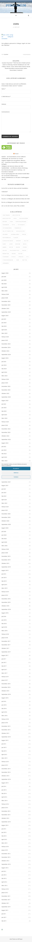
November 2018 (6, 602)
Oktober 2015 (5, 733)
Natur (11, 247)
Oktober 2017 (5, 648)
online (18, 247)
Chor (11, 221)
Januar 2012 (5, 892)
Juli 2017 (4, 659)
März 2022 (4, 460)
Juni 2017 (4, 662)
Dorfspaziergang (21, 221)
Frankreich (18, 228)
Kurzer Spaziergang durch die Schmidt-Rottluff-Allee (15, 173)
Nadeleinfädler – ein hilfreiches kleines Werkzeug (14, 168)
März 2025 (4, 333)
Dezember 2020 (6, 514)
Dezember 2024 (6, 344)
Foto (13, 224)
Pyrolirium (16, 5)
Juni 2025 (4, 322)
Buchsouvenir (24, 218)
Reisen (14, 253)
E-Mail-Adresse (6, 96)
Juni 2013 (4, 832)
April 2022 (4, 457)
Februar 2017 (5, 676)
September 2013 (6, 821)
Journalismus (15, 234)
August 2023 (5, 400)
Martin (3, 202)
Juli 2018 (4, 616)
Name (4, 89)
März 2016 (4, 715)
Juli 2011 (4, 914)
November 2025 (6, 305)
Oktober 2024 (5, 351)
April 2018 (4, 627)
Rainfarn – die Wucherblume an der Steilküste (14, 156)
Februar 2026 (5, 294)
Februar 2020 (5, 549)
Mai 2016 (4, 708)
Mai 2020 (4, 538)
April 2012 (4, 882)
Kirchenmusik (7, 237)
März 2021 (4, 503)
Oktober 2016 (5, 691)
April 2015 (4, 754)
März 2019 (4, 588)
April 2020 (4, 542)
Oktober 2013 (5, 818)
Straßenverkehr (8, 260)
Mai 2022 (4, 453)
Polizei (5, 250)
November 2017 (6, 644)
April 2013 (4, 839)
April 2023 (4, 414)
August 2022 (5, 443)
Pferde (25, 247)
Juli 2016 (4, 701)
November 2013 (6, 814)
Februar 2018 (5, 634)
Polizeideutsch (14, 250)
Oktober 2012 (5, 860)
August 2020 (5, 528)
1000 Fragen (6, 215)
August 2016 (5, 698)
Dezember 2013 (6, 811)
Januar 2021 (5, 510)
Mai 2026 (4, 283)
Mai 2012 (4, 878)
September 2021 (6, 482)
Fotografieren (7, 228)
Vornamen (6, 263)
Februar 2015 (5, 761)
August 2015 (5, 740)
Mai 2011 (4, 921)
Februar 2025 (5, 337)
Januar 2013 (5, 850)
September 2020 (6, 524)
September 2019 (6, 567)
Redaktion (6, 253)
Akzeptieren (16, 468)
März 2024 (4, 375)
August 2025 (5, 315)
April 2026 (4, 287)
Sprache (21, 256)
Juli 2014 (4, 786)
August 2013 (5, 825)
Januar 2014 (5, 807)
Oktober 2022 (5, 436)
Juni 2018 (4, 620)
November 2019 (6, 560)
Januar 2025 (5, 340)
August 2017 (5, 655)
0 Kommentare (26, 54)
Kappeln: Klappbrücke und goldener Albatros (13, 160)
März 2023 (4, 418)
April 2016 (4, 712)
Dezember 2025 (6, 301)
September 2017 (6, 652)
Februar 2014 (5, 804)
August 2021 (5, 485)
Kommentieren (6, 112)
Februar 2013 (5, 846)
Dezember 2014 (6, 768)
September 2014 (6, 779)
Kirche (24, 234)
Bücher (5, 221)
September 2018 (6, 609)
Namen (4, 247)
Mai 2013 (4, 836)
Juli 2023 (4, 404)
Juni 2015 (4, 747)
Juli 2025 (4, 319)
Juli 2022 (4, 446)
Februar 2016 (5, 719)
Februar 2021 (5, 506)
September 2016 (6, 694)
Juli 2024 (4, 361)
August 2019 (5, 570)
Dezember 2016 (6, 683)
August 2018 (5, 613)
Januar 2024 (5, 383)
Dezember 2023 (6, 386)
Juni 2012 (4, 875)
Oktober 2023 (5, 393)
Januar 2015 (5, 765)
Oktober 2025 (5, 308)
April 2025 (4, 329)
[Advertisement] (17, 31)
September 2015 (6, 737)
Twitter (24, 260)
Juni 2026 (4, 280)
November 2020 (6, 517)
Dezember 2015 (6, 726)
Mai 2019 (4, 581)
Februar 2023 (5, 421)
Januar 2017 (5, 680)
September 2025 (6, 312)
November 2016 (6, 687)
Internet (5, 234)
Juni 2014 (4, 790)
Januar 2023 (5, 425)
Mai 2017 (4, 666)
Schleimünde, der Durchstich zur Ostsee (12, 158)
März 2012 (4, 885)
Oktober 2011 (5, 903)
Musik (25, 244)
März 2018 (4, 630)
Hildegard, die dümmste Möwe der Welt (12, 166)
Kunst (4, 244)
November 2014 (6, 772)
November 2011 (6, 899)
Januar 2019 (5, 595)
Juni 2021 (4, 492)
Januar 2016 (5, 722)
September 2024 (6, 354)
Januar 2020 (5, 552)
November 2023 (6, 390)
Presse (24, 250)
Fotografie (21, 224)
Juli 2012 (4, 871)
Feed (17, 153)
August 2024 (5, 358)
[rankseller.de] (16, 929)
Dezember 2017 (6, 641)
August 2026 (5, 273)
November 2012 (6, 857)
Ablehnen (16, 472)
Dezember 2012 (6, 853)
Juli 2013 (4, 829)
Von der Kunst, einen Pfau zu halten (15, 206)
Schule (13, 256)
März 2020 (4, 545)
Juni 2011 (4, 917)
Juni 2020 (4, 535)
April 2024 (4, 372)
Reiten (20, 253)
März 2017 (4, 673)
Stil (27, 256)
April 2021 (4, 499)
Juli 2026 (4, 276)
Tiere (17, 260)
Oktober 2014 (5, 775)
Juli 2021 (4, 489)
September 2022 (6, 439)
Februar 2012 (5, 889)
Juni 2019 (4, 577)
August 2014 (5, 783)
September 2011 (6, 906)
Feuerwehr (6, 224)
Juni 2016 (4, 705)
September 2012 (6, 864)
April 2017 (4, 669)
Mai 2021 (4, 496)
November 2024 (6, 347)
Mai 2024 (4, 368)
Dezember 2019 (6, 556)
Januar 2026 (5, 298)
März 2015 (4, 758)
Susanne (6, 54)
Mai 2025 (4, 326)
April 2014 (4, 797)
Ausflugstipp (7, 218)
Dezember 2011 (6, 896)
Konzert (18, 240)
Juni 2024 (4, 365)
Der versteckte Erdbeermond (9, 175)
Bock (3, 195)
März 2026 (4, 291)
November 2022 (6, 432)
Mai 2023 (4, 411)
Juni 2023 (4, 407)
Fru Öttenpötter (8, 231)
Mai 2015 (4, 751)
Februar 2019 (5, 591)
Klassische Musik (8, 240)
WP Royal (20, 939)
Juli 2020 (4, 531)
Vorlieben (16, 477)
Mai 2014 (4, 793)
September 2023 (6, 397)
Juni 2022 (4, 450)
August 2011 (5, 910)
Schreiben (6, 256)
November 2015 (6, 729)
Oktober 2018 (5, 606)
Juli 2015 (4, 744)
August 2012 (5, 868)
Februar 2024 (5, 379)
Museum (17, 244)
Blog (15, 218)
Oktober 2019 (5, 563)
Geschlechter (20, 231)
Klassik (16, 237)
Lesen (11, 244)
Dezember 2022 (6, 429)
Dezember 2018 (6, 598)
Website (4, 104)
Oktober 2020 (5, 521)
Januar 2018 (5, 637)
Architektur (16, 215)
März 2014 (4, 800)
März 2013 (4, 843)
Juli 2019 (4, 574)
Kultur (26, 240)
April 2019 (4, 584)
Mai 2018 (4, 623)
